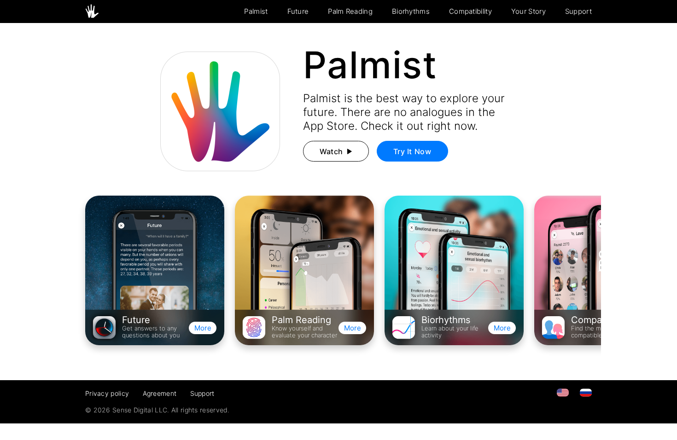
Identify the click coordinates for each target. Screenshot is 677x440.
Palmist (256, 11)
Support (578, 11)
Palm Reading (350, 11)
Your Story (528, 11)
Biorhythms (411, 11)
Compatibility (470, 11)
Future (298, 11)
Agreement (160, 393)
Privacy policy (107, 393)
